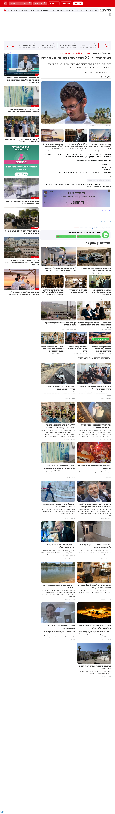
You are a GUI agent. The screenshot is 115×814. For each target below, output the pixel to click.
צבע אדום (53, 3)
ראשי (96, 10)
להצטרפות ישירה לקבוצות (67, 237)
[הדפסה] (108, 77)
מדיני (52, 10)
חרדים (37, 10)
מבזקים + (66, 3)
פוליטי (73, 10)
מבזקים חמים (106, 45)
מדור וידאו (80, 10)
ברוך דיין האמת (29, 10)
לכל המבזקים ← (10, 45)
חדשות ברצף (89, 10)
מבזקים (78, 3)
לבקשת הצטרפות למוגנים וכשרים (89, 237)
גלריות (21, 10)
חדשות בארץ (60, 10)
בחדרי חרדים (106, 210)
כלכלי (15, 10)
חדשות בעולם (45, 10)
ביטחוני (68, 10)
